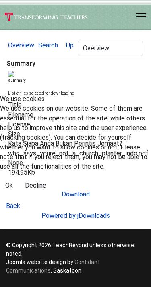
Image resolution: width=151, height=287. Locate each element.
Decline (35, 185)
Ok (9, 185)
